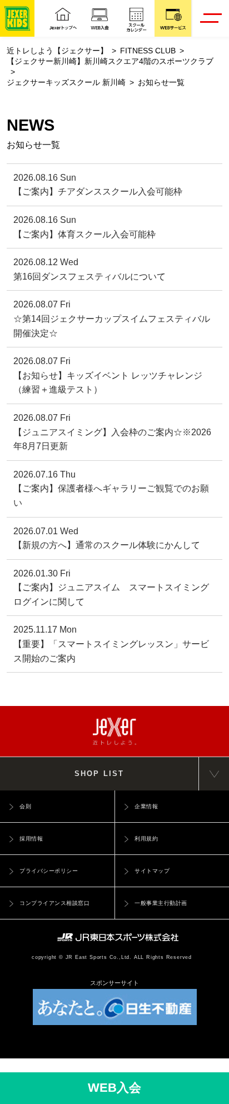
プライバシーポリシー (48, 871)
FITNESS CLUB (148, 51)
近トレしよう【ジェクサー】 (57, 51)
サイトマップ (152, 871)
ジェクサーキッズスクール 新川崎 (66, 82)
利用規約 (146, 839)
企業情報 (146, 806)
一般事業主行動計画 (161, 903)
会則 (25, 806)
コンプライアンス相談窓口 (54, 903)
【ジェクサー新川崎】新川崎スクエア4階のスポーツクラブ (110, 61)
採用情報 (31, 839)
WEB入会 (114, 1088)
